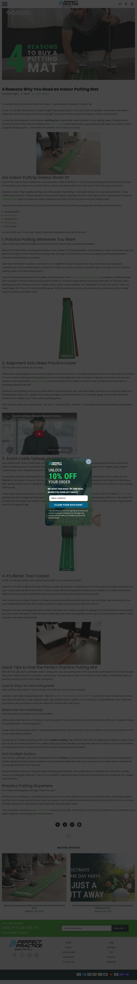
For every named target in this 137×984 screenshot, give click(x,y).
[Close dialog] (88, 461)
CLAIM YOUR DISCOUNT (68, 504)
